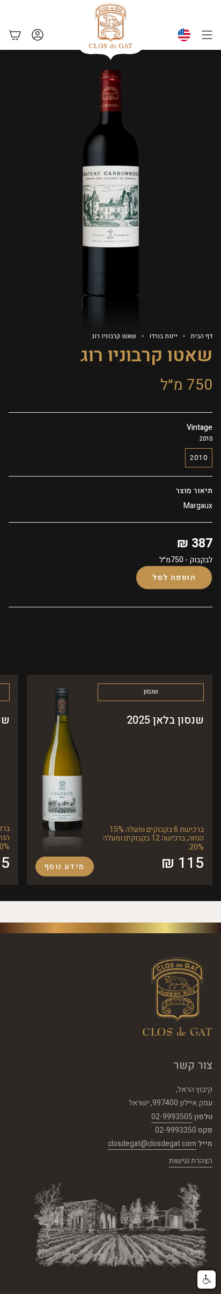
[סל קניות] (15, 35)
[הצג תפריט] (207, 35)
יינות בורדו (163, 336)
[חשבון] (37, 35)
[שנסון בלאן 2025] (62, 767)
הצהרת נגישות (190, 1160)
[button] (206, 1279)
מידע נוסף (65, 866)
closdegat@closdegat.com (152, 1143)
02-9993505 (172, 1116)
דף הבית (201, 336)
